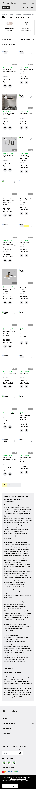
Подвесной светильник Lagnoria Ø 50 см (9, 71)
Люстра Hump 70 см (26, 69)
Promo (26, 226)
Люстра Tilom (24, 373)
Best (5, 53)
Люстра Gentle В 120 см (25, 288)
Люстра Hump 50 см (9, 373)
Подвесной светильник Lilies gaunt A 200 (25, 156)
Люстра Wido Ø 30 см (26, 458)
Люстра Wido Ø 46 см (26, 114)
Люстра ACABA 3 (8, 414)
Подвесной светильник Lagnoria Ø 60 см (9, 331)
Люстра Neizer (24, 330)
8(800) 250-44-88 (28, 3)
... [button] (13, 485)
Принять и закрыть (10, 786)
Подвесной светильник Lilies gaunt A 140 (25, 415)
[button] (18, 485)
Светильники (7, 206)
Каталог (6, 7)
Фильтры (7, 39)
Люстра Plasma (25, 242)
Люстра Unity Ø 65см (8, 156)
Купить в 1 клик (8, 82)
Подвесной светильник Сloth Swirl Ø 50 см (8, 200)
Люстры (18, 14)
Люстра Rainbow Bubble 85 (8, 114)
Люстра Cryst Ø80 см (25, 199)
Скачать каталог (10, 44)
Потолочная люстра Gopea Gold (9, 288)
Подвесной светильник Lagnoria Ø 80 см (9, 459)
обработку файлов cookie (18, 779)
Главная (4, 14)
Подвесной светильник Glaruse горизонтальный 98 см (9, 245)
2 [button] (9, 485)
